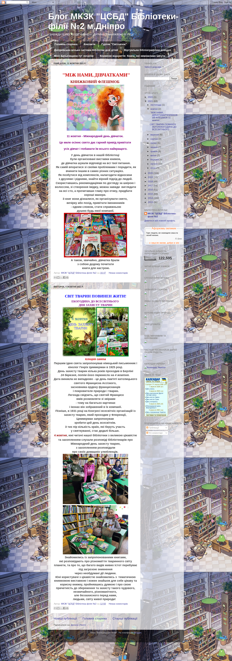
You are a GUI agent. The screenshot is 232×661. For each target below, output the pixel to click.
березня (155, 159)
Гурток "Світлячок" (114, 44)
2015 (151, 194)
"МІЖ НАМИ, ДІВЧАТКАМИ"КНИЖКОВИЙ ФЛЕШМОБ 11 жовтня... (163, 116)
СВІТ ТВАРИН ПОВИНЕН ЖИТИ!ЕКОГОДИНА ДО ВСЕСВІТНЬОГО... (163, 127)
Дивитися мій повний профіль (159, 220)
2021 (151, 101)
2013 (151, 202)
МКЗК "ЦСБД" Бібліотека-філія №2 (162, 215)
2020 (151, 173)
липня (153, 143)
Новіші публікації (65, 618)
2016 (151, 190)
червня (154, 147)
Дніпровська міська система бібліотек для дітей (86, 50)
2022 (151, 97)
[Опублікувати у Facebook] (64, 277)
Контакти (89, 44)
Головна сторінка (66, 44)
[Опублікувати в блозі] (58, 277)
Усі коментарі (155, 433)
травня (154, 151)
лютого (154, 164)
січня (153, 168)
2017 (151, 185)
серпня (154, 139)
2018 (151, 181)
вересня (155, 134)
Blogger (137, 632)
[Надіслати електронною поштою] (55, 277)
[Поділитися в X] (61, 277)
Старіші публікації (125, 618)
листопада (156, 105)
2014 (151, 198)
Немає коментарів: (118, 273)
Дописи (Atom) (78, 625)
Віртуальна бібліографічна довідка (147, 50)
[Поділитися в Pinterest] (67, 277)
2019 (151, 177)
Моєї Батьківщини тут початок (74, 55)
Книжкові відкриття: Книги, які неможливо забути (132, 55)
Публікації (153, 428)
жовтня (154, 109)
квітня (153, 155)
